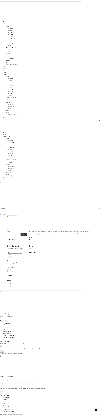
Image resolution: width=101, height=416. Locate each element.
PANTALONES (9, 40)
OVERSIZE (11, 55)
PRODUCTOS (6, 25)
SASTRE (11, 42)
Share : (31, 237)
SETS (7, 62)
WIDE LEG (11, 32)
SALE (4, 68)
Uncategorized (13, 263)
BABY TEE (11, 59)
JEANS (7, 27)
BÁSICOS (11, 57)
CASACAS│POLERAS (11, 64)
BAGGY (11, 29)
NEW (4, 23)
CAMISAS (8, 61)
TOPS (7, 49)
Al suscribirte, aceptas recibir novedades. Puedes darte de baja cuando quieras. (23, 349)
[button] (50, 131)
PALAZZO (11, 30)
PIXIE (4, 66)
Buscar (8, 231)
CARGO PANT (12, 38)
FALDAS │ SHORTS (11, 47)
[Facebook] (29, 240)
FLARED (11, 34)
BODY (10, 51)
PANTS (11, 45)
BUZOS (11, 44)
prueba (8, 242)
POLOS (8, 53)
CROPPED (11, 36)
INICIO (4, 21)
